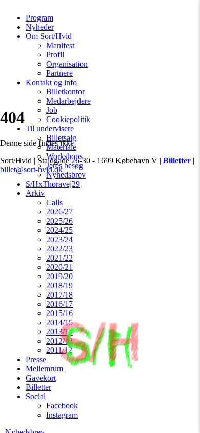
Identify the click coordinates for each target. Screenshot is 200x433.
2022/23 (59, 248)
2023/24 (59, 239)
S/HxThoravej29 (53, 184)
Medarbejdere (68, 100)
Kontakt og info (51, 82)
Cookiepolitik (68, 119)
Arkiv (35, 193)
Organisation (67, 64)
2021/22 (59, 257)
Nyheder (40, 27)
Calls (54, 202)
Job (51, 110)
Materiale (61, 147)
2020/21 (59, 267)
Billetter (38, 387)
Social (36, 396)
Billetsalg (61, 137)
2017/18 (59, 294)
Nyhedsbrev (66, 174)
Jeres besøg (64, 165)
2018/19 (59, 285)
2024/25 (59, 230)
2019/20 (59, 276)
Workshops (64, 156)
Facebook (62, 405)
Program (39, 17)
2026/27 (59, 211)
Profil (55, 54)
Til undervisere (50, 128)
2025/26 (59, 220)
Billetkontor (65, 91)
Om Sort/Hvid (49, 36)
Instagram (62, 414)
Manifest (60, 45)
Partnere (59, 73)
